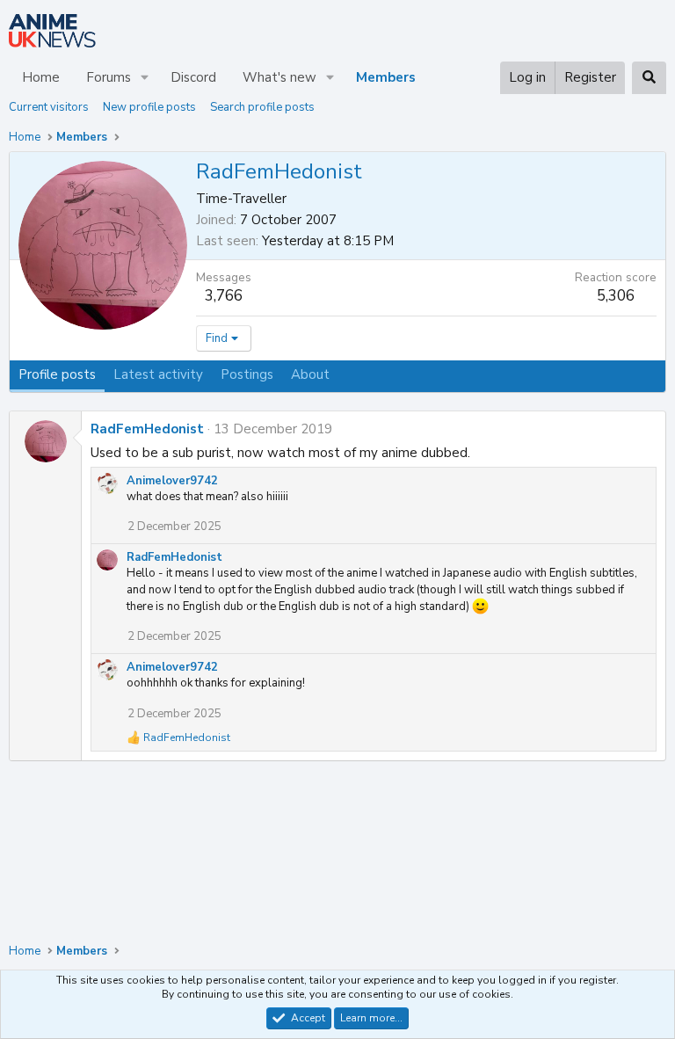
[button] (145, 78)
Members (386, 77)
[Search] (649, 78)
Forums (108, 77)
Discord (193, 77)
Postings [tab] (247, 374)
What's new (279, 77)
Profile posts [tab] (57, 374)
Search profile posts (262, 107)
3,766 (224, 296)
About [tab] (310, 374)
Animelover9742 (172, 481)
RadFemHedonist (147, 429)
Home (41, 77)
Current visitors (49, 107)
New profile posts (149, 107)
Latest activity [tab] (158, 374)
